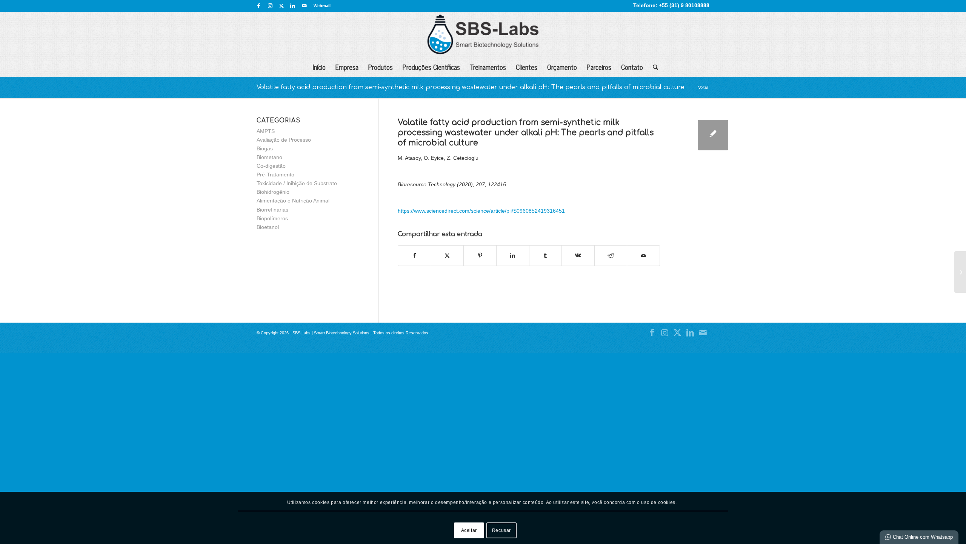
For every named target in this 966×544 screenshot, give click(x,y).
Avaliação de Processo (284, 140)
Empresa (346, 67)
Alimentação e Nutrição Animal (293, 201)
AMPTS (266, 131)
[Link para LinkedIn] (292, 5)
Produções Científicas (431, 67)
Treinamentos (488, 67)
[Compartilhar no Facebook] (414, 256)
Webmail (322, 5)
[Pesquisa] (653, 66)
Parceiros (599, 67)
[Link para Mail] (304, 5)
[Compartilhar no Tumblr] (545, 256)
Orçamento (562, 67)
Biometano (269, 157)
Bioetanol (268, 227)
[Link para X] (281, 5)
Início (319, 67)
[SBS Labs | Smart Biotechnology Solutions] (482, 34)
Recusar (501, 530)
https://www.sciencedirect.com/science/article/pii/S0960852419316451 (481, 211)
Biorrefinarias (272, 210)
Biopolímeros (272, 218)
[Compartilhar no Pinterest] (480, 256)
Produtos (380, 67)
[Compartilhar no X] (447, 256)
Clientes (526, 67)
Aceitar (469, 530)
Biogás (265, 148)
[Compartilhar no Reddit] (611, 256)
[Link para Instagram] (270, 5)
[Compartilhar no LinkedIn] (513, 256)
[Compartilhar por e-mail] (643, 256)
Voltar (703, 87)
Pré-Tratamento (275, 175)
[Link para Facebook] (258, 5)
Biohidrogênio (273, 192)
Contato (632, 67)
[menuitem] (320, 6)
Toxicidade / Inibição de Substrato (297, 183)
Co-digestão (271, 166)
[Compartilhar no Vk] (578, 256)
